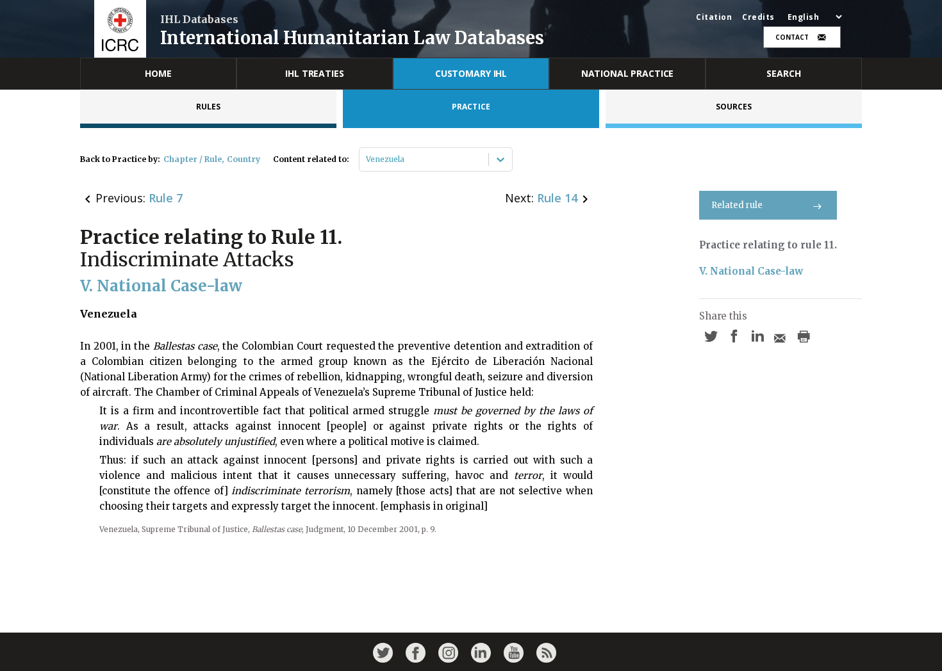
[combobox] (367, 159)
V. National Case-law (751, 271)
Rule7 (166, 198)
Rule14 (557, 198)
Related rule (737, 205)
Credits (758, 17)
